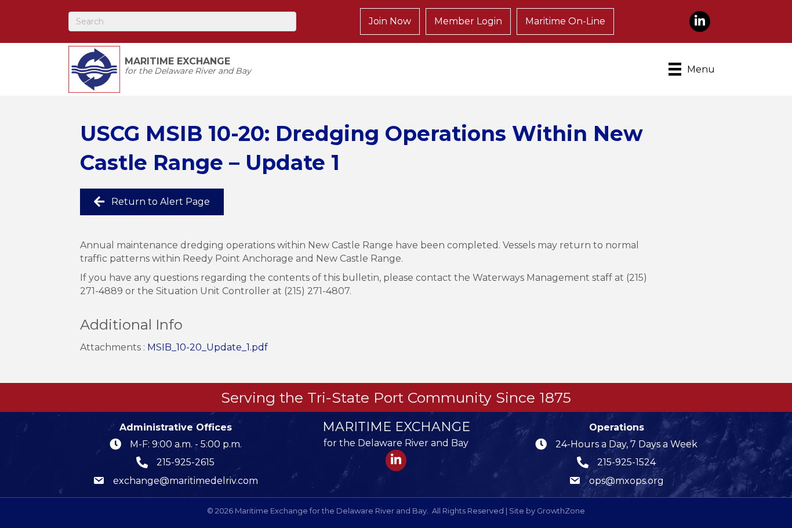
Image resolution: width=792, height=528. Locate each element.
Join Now (390, 21)
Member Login (468, 21)
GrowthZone (561, 510)
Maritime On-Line (565, 21)
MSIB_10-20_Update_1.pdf (207, 347)
